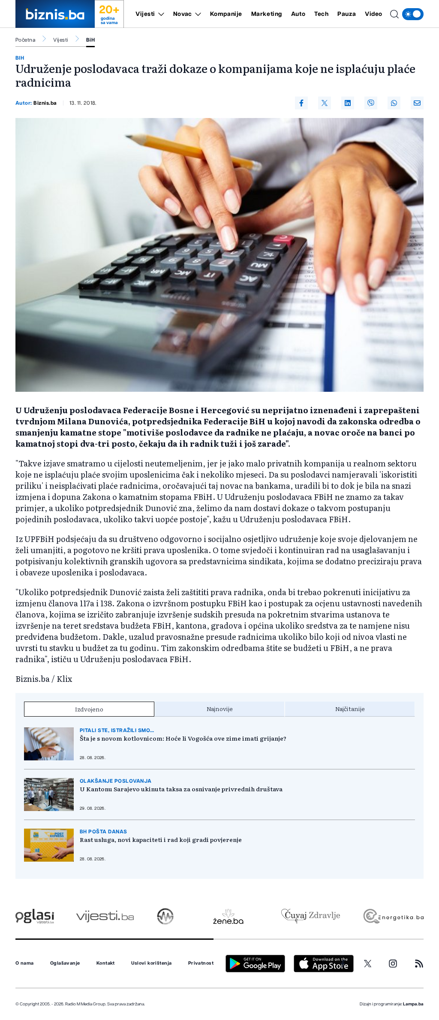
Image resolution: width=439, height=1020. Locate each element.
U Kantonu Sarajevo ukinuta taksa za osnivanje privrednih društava (181, 788)
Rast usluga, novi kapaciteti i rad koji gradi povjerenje (161, 839)
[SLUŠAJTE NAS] (165, 916)
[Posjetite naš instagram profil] (392, 963)
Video (373, 14)
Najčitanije (350, 708)
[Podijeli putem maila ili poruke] (417, 103)
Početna (25, 39)
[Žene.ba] (228, 916)
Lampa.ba (413, 1004)
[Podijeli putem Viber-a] (370, 103)
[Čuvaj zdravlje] (310, 916)
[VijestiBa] (105, 916)
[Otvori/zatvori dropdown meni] (159, 14)
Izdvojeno (89, 709)
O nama (24, 963)
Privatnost (200, 963)
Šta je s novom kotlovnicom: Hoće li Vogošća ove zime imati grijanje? (183, 738)
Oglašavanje (65, 963)
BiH (90, 39)
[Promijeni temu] (413, 14)
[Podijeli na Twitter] (324, 103)
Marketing (266, 14)
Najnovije (220, 708)
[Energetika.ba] (393, 916)
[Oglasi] (34, 916)
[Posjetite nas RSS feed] (419, 963)
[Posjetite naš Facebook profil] (343, 964)
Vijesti (145, 14)
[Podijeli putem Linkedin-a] (347, 103)
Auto (298, 14)
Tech (321, 14)
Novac (182, 14)
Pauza (346, 14)
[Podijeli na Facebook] (301, 103)
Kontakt (105, 963)
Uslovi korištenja (151, 963)
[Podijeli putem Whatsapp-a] (394, 103)
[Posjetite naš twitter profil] (368, 964)
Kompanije (226, 14)
